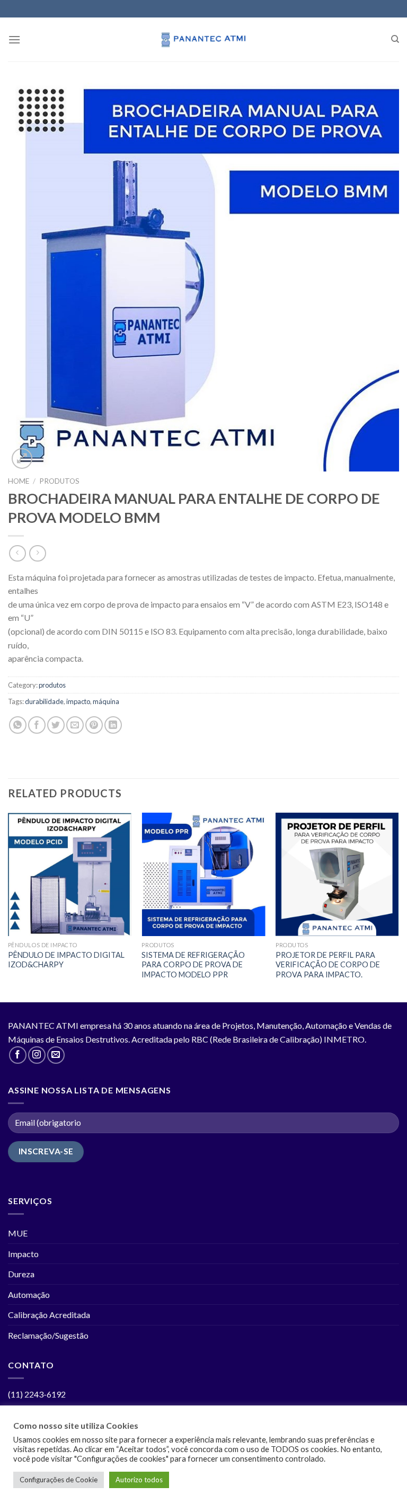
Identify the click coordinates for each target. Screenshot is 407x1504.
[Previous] (8, 907)
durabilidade (44, 701)
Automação (29, 1294)
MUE (18, 1233)
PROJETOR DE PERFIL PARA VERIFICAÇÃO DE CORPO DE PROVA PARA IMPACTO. (328, 964)
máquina (106, 701)
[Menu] (14, 39)
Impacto (23, 1254)
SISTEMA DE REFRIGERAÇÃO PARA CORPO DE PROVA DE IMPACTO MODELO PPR (193, 964)
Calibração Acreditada (49, 1315)
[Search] (395, 39)
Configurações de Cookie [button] (59, 1479)
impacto (78, 701)
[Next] (398, 907)
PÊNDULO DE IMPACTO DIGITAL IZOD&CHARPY (66, 959)
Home (18, 481)
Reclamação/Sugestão (48, 1335)
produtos (59, 481)
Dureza (21, 1274)
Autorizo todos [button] (139, 1479)
